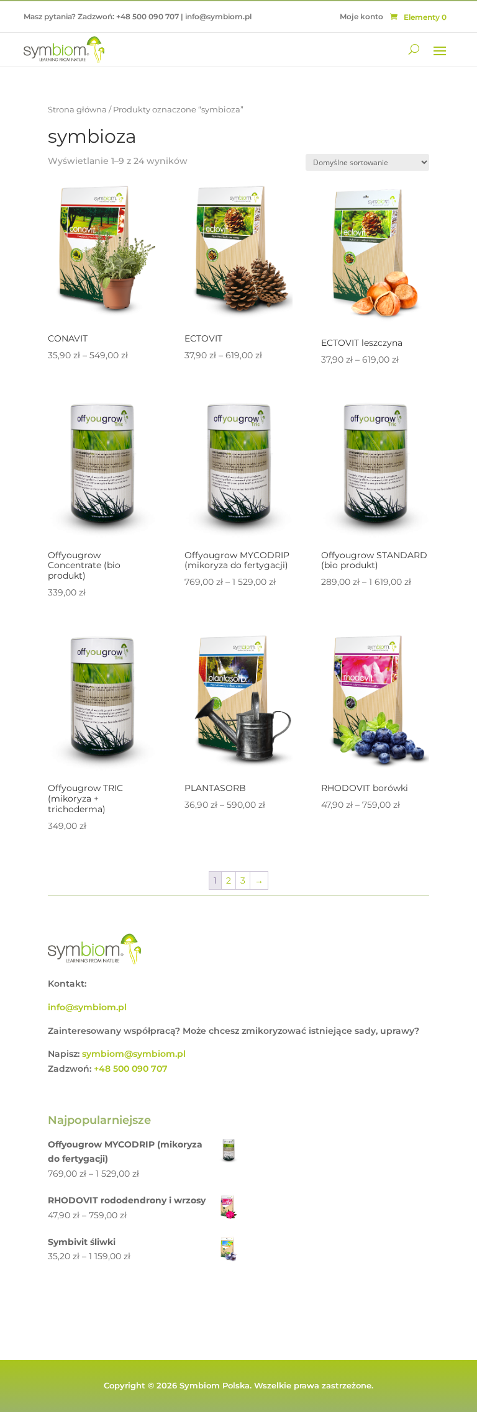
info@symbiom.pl (218, 16)
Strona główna (77, 109)
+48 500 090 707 (147, 16)
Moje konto (361, 16)
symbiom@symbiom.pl (134, 1053)
